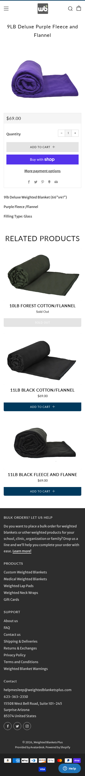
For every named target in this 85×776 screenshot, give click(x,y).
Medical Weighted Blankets (25, 579)
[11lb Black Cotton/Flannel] (42, 359)
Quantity (13, 134)
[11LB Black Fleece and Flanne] (42, 443)
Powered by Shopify (58, 747)
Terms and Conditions (21, 662)
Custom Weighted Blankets (25, 572)
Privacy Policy (15, 655)
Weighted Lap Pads (19, 586)
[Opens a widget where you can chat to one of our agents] (69, 769)
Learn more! (22, 551)
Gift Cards (11, 599)
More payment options (42, 171)
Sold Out (42, 322)
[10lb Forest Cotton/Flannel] (42, 275)
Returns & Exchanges (20, 648)
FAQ (7, 628)
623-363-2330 (16, 697)
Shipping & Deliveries (21, 641)
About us (11, 621)
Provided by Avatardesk (29, 747)
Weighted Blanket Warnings (26, 669)
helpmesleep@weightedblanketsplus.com (38, 690)
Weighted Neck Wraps (21, 593)
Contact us (12, 634)
